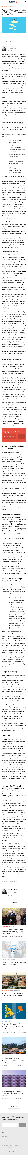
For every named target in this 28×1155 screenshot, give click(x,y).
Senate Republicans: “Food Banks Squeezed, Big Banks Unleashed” (13, 932)
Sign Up (21, 436)
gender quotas (22, 753)
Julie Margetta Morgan (16, 936)
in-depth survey (18, 687)
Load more (14, 1106)
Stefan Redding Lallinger (9, 1032)
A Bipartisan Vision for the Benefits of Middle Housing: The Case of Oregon (13, 1061)
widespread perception (14, 675)
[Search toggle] (25, 2)
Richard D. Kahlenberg (19, 1030)
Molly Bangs (12, 47)
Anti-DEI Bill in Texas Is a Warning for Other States (12, 994)
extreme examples (7, 594)
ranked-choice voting (15, 769)
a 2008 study (7, 538)
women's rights (12, 881)
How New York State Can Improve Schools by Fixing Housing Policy (12, 1026)
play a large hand (16, 464)
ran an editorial (9, 56)
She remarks (12, 412)
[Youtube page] (5, 1151)
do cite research (19, 224)
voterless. (4, 509)
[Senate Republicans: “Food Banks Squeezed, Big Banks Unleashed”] (14, 916)
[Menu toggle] (2, 2)
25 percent (22, 76)
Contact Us (5, 1136)
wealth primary (9, 502)
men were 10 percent (13, 269)
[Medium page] (13, 1151)
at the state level (19, 81)
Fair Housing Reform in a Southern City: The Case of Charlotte (12, 1094)
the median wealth (13, 648)
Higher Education (15, 990)
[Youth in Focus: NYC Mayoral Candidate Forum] (14, 949)
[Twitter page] (9, 1151)
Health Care (11, 926)
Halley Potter (22, 1032)
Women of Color (10, 880)
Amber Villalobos (17, 997)
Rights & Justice (10, 959)
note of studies (18, 236)
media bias (15, 399)
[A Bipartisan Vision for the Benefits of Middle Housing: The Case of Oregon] (14, 1045)
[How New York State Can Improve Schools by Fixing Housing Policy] (14, 1011)
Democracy (13, 6)
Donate (4, 1132)
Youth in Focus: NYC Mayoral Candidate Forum (14, 963)
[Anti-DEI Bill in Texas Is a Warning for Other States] (14, 980)
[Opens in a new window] (8, 50)
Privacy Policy (6, 1140)
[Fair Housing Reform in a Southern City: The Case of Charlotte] (14, 1078)
